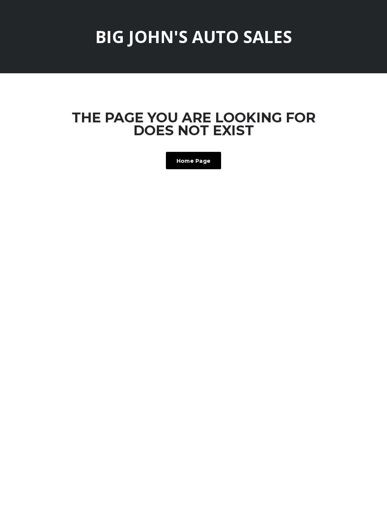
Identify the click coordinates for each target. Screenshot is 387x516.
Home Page (193, 161)
